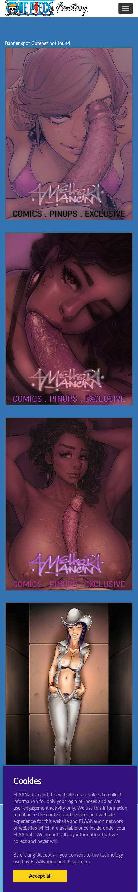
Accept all (40, 876)
